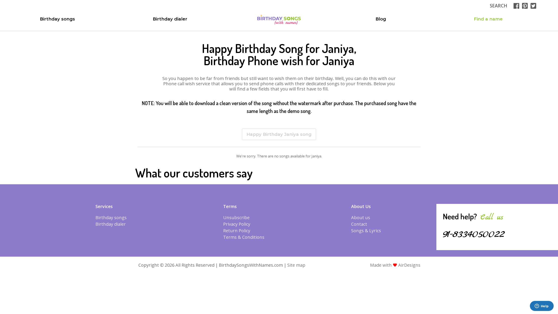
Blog (381, 19)
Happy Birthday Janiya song (279, 134)
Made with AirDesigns (395, 265)
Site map (296, 265)
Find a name (488, 19)
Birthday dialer (170, 19)
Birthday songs (57, 19)
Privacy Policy (236, 224)
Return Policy (236, 231)
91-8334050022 (474, 234)
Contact (359, 224)
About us (360, 217)
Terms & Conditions (243, 237)
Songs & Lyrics (366, 231)
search (498, 6)
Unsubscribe (236, 217)
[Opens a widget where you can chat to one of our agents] (542, 306)
